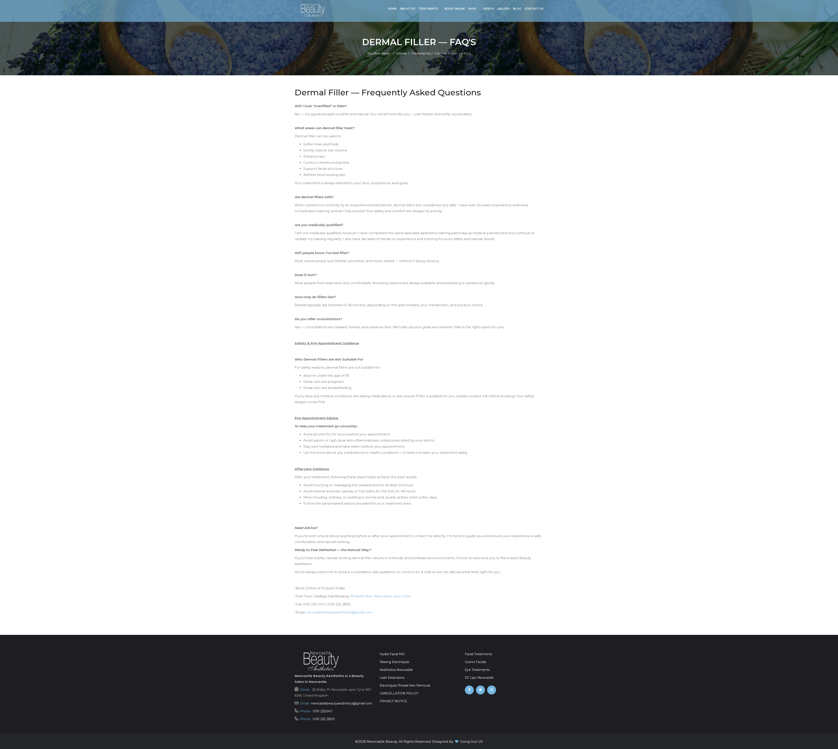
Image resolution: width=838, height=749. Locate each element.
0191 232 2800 (324, 719)
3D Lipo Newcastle (479, 678)
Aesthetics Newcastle (396, 670)
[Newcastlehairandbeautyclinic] (469, 689)
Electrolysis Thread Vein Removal (405, 685)
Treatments (428, 8)
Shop (472, 8)
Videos (488, 8)
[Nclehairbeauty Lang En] (480, 689)
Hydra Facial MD (392, 654)
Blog (517, 8)
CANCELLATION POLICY (399, 693)
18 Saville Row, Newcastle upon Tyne (380, 596)
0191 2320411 (322, 711)
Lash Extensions (392, 678)
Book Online (455, 8)
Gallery (503, 8)
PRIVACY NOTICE (393, 701)
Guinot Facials (475, 662)
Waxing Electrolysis (394, 662)
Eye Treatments (477, 670)
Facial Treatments (478, 654)
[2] (313, 10)
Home (392, 8)
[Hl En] (491, 689)
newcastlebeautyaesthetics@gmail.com (339, 612)
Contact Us (533, 8)
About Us (407, 8)
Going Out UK (471, 741)
